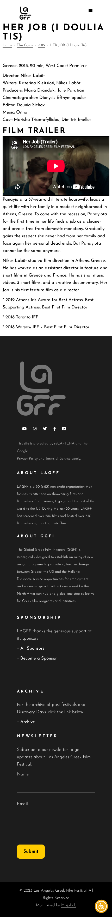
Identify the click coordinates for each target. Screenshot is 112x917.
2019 (41, 45)
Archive (27, 722)
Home (7, 45)
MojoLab (68, 905)
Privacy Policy (27, 459)
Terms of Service (58, 459)
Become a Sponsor (38, 658)
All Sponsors (32, 648)
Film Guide (25, 45)
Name (23, 774)
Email (22, 804)
